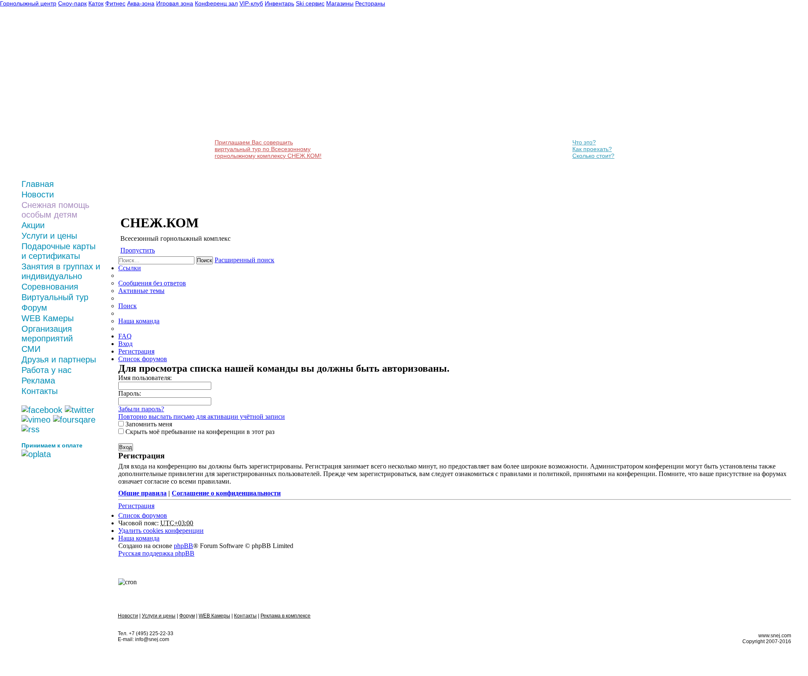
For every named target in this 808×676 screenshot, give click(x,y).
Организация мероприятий (47, 333)
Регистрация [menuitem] (136, 351)
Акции (33, 225)
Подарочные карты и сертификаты (58, 251)
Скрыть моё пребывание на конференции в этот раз (199, 431)
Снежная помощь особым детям (55, 209)
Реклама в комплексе (285, 616)
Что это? (584, 142)
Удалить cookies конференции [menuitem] (161, 530)
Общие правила (142, 493)
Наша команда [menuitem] (138, 321)
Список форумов (142, 515)
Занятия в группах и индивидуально (60, 271)
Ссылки (129, 267)
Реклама (38, 380)
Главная (37, 184)
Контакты (39, 391)
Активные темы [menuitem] (141, 290)
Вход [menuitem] (125, 343)
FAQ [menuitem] (125, 336)
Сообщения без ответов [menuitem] (152, 283)
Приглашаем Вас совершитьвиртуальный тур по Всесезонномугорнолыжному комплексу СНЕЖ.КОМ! (268, 149)
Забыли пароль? (141, 409)
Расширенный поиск (244, 259)
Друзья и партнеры (58, 359)
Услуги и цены (49, 235)
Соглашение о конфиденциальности (226, 493)
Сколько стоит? (593, 155)
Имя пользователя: (145, 377)
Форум (34, 307)
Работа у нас (46, 370)
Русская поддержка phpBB (156, 553)
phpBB (183, 545)
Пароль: (129, 393)
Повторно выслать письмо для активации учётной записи (201, 416)
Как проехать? (592, 149)
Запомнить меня (148, 424)
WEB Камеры (47, 318)
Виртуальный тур (54, 297)
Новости (37, 194)
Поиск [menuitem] (127, 305)
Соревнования (49, 286)
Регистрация (136, 505)
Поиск (204, 260)
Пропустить (137, 250)
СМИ (30, 349)
